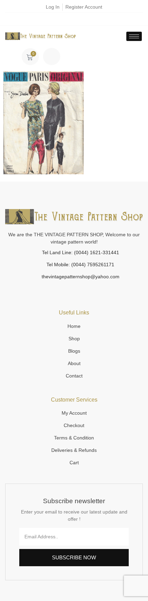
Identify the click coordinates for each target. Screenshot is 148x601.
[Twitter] (79, 19)
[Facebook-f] (70, 289)
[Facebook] (69, 19)
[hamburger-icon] (134, 36)
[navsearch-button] (51, 56)
